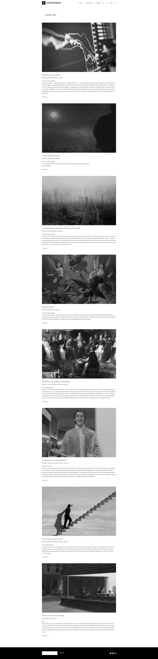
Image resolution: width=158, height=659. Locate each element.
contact (111, 3)
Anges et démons (48, 307)
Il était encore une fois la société (53, 615)
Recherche (61, 653)
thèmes (80, 3)
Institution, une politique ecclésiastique (56, 381)
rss (106, 3)
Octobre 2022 (45, 77)
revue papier (98, 3)
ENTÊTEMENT (54, 2)
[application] (82, 3)
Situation (55, 77)
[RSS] (113, 653)
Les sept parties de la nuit (51, 155)
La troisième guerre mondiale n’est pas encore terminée (61, 228)
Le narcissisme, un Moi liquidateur (54, 460)
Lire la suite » (45, 97)
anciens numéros (89, 3)
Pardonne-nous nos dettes (51, 75)
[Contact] (115, 653)
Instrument (44, 158)
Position (50, 77)
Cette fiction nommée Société (52, 539)
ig (103, 3)
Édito (43, 618)
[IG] (110, 653)
